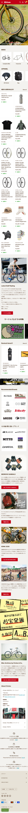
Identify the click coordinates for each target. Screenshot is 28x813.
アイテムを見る (7, 307)
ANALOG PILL (4, 87)
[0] (25, 2)
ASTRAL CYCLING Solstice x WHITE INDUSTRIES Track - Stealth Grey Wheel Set (21, 159)
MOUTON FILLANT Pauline (19, 239)
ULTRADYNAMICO (18, 100)
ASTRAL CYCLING (4, 154)
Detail (23, 751)
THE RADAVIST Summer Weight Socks (20, 214)
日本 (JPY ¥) (11, 783)
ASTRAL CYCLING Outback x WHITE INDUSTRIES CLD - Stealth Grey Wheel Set (7, 188)
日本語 (3, 783)
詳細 (16, 733)
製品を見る (6, 588)
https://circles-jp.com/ (10, 690)
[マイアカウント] (22, 2)
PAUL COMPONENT (5, 236)
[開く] (20, 2)
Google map (22, 688)
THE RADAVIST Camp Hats (6, 214)
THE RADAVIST (4, 211)
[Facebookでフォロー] (2, 790)
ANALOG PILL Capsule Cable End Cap (6, 90)
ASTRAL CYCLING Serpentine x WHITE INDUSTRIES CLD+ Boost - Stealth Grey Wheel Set (6, 159)
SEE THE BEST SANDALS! (9, 481)
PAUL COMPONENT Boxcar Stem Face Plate (6, 240)
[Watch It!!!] (14, 613)
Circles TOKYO (7, 721)
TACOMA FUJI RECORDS (6, 126)
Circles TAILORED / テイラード (11, 716)
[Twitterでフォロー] (5, 790)
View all (25, 83)
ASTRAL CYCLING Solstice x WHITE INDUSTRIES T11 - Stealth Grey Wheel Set (21, 188)
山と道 (16, 126)
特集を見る (6, 516)
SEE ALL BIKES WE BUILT (9, 674)
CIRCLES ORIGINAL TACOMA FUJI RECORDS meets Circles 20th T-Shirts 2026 (7, 131)
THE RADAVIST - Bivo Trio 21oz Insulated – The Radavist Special (10, 360)
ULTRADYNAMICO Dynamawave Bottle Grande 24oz (20, 104)
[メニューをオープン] (2, 2)
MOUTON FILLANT (19, 236)
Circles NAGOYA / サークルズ (10, 684)
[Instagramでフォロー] (7, 790)
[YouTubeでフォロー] (10, 790)
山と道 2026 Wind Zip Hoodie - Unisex (20, 129)
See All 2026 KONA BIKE (9, 553)
